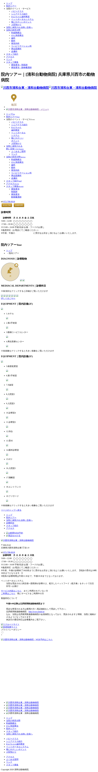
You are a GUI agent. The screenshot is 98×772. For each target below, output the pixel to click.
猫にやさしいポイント (21, 22)
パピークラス (17, 11)
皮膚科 (14, 51)
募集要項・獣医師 (19, 65)
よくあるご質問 (18, 151)
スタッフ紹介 (12, 54)
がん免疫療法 (17, 35)
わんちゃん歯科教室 (20, 17)
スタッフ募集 (12, 62)
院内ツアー (11, 6)
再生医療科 (16, 49)
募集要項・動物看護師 (21, 67)
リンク (9, 59)
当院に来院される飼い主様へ (19, 27)
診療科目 (10, 523)
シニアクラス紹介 (19, 14)
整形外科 (15, 43)
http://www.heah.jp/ (37, 612)
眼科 (13, 41)
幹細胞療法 (16, 33)
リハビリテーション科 (21, 46)
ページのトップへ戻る (11, 510)
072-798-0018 (9, 201)
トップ (9, 3)
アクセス (10, 57)
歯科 (13, 38)
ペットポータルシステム (22, 19)
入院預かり (16, 25)
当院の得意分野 (13, 30)
